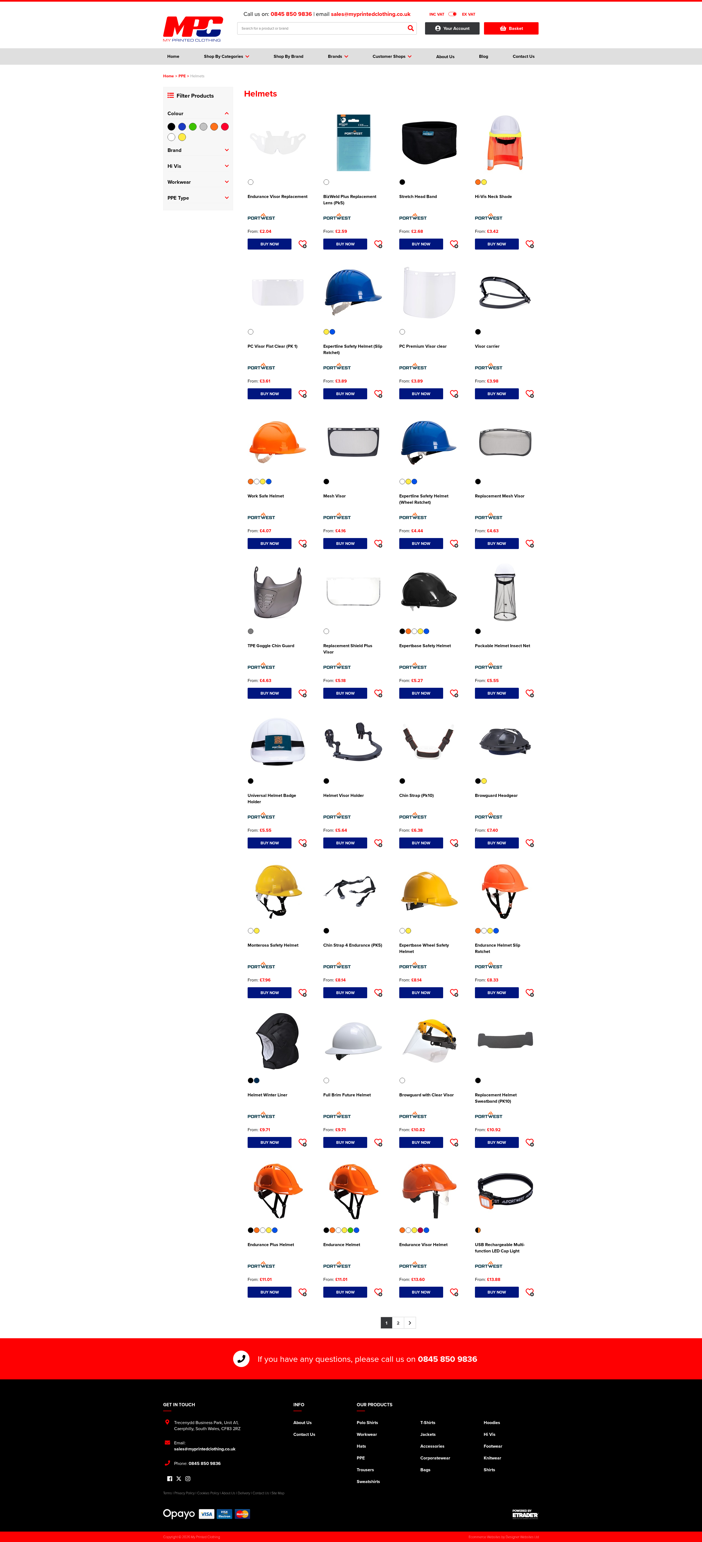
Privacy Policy (184, 1492)
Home (168, 76)
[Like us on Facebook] (169, 1479)
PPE (182, 76)
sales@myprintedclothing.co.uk (371, 14)
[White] (171, 137)
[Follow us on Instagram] (187, 1479)
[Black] (171, 127)
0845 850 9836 (291, 14)
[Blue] (182, 127)
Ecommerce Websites (484, 1536)
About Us (302, 1422)
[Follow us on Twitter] (178, 1479)
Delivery (244, 1492)
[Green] (193, 127)
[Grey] (203, 127)
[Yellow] (182, 137)
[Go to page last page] (410, 1323)
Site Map (277, 1492)
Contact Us (304, 1434)
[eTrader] (526, 1514)
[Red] (225, 127)
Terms (167, 1492)
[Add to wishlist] (302, 244)
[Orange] (214, 127)
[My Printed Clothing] (196, 29)
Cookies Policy (208, 1492)
